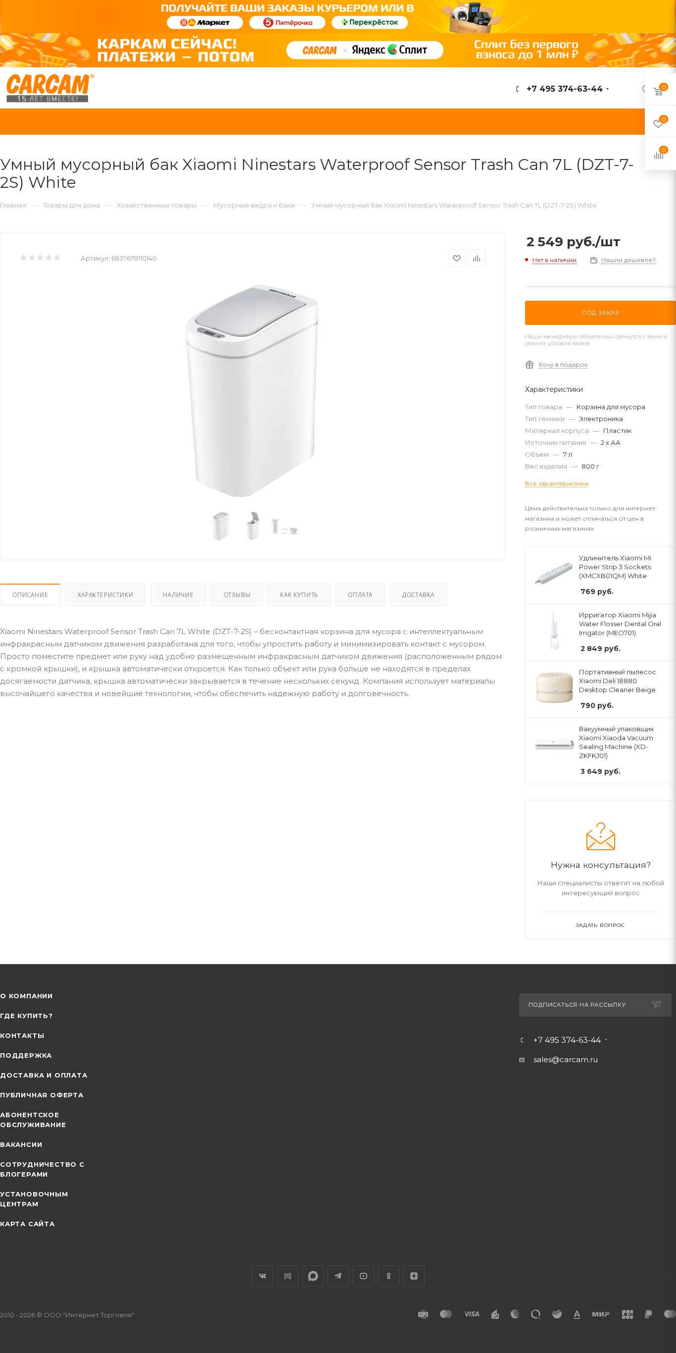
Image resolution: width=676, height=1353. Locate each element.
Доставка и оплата (44, 1075)
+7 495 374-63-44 (563, 89)
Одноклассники (388, 1276)
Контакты (22, 1035)
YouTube (363, 1276)
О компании (26, 996)
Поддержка (26, 1055)
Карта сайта (27, 1224)
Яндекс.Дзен (414, 1276)
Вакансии (21, 1144)
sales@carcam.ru (565, 1059)
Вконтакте (262, 1276)
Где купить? (26, 1016)
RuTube (287, 1276)
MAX (313, 1276)
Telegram (338, 1276)
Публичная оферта (42, 1095)
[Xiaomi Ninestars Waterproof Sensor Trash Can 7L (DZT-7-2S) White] (253, 390)
